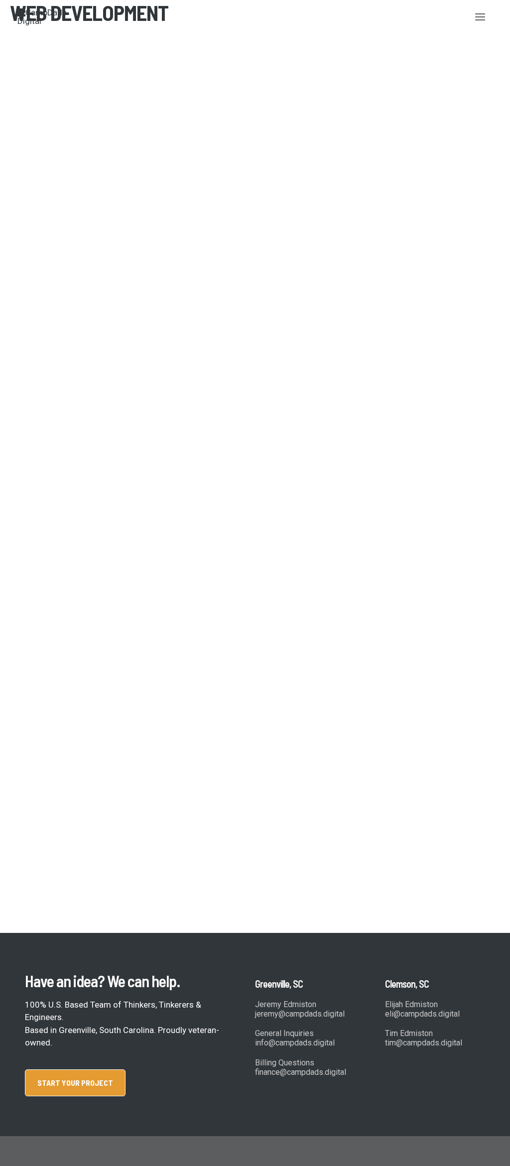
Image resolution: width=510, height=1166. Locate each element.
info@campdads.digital (295, 1042)
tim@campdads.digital (423, 1042)
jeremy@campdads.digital (300, 1014)
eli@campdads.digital (422, 1014)
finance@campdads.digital (300, 1072)
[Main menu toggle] (480, 16)
